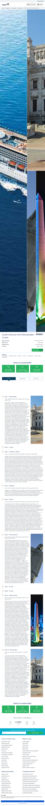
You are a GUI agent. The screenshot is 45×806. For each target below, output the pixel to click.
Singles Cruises (4, 765)
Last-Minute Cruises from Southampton (31, 787)
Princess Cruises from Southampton (30, 790)
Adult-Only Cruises (5, 743)
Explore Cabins (22, 378)
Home (3, 8)
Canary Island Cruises (6, 783)
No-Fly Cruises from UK (27, 774)
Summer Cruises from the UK (28, 762)
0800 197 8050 (40, 346)
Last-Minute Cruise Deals (7, 754)
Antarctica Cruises (5, 776)
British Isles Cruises (5, 781)
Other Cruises (36, 378)
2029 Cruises (25, 749)
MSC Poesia (20, 8)
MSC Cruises (14, 8)
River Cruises (4, 762)
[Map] (22, 387)
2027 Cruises (25, 745)
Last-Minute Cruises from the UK (29, 781)
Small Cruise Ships (5, 767)
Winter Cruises (25, 765)
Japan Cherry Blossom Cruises (29, 756)
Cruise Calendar (25, 741)
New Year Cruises (26, 758)
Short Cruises (4, 763)
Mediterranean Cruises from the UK (30, 779)
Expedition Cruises (5, 747)
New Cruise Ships (5, 758)
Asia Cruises (4, 777)
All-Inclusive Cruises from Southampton (31, 785)
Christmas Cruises (26, 752)
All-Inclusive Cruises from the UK (29, 776)
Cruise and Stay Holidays (6, 745)
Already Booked (40, 1)
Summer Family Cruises (27, 763)
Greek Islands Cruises (6, 787)
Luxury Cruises (4, 756)
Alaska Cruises (4, 774)
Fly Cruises (3, 750)
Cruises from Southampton (28, 783)
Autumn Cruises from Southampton (30, 750)
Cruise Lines (8, 8)
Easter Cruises (25, 754)
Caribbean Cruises (5, 785)
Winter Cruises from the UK (28, 767)
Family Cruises (4, 749)
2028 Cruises (25, 747)
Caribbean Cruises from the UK (29, 777)
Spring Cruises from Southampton (30, 760)
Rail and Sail (4, 760)
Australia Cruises (5, 779)
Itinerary (8, 378)
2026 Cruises (25, 743)
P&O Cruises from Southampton (29, 789)
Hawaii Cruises (4, 789)
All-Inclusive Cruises (5, 741)
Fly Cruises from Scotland (6, 752)
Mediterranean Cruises (6, 790)
